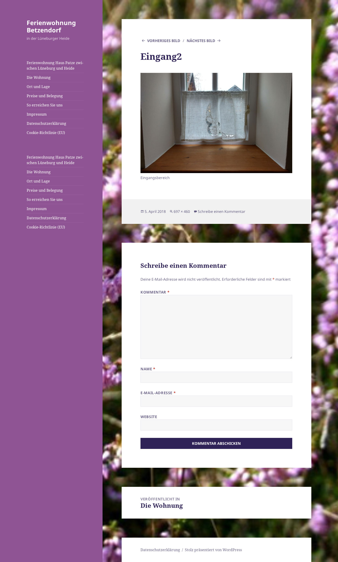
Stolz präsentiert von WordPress (213, 549)
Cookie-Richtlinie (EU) (46, 132)
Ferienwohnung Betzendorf (51, 26)
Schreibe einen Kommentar (221, 211)
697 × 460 (182, 211)
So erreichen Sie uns (45, 105)
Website (148, 416)
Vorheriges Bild (163, 40)
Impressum (37, 114)
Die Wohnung (39, 77)
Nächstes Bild (201, 40)
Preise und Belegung (45, 95)
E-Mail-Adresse (158, 392)
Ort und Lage (38, 86)
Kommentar (154, 292)
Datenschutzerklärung (46, 123)
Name (147, 368)
